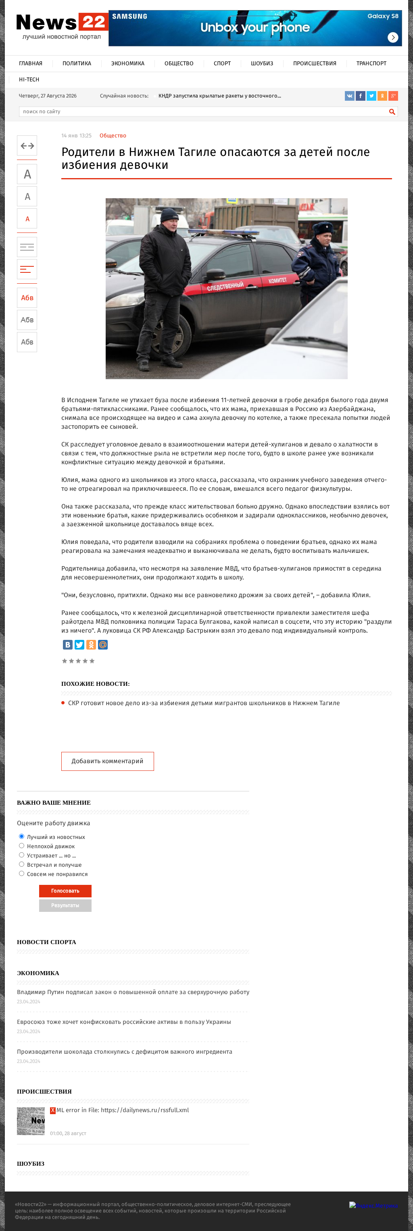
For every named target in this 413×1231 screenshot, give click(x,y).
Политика (77, 63)
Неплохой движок (50, 846)
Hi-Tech (29, 79)
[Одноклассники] (91, 645)
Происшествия (314, 63)
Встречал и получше (53, 865)
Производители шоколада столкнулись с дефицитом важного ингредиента (124, 1052)
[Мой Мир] (103, 645)
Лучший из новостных (55, 837)
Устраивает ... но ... (50, 855)
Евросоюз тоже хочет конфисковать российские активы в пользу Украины (124, 1022)
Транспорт (371, 63)
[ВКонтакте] (68, 645)
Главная (30, 63)
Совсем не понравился (56, 874)
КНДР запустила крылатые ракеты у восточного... (220, 96)
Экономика (127, 63)
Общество (179, 63)
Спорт (222, 63)
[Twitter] (79, 645)
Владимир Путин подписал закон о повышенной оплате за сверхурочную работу (133, 992)
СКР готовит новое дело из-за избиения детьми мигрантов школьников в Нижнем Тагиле (204, 704)
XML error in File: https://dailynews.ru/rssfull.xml (120, 1110)
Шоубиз (262, 63)
